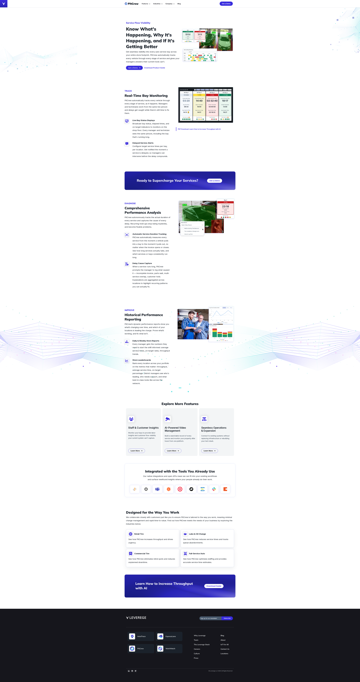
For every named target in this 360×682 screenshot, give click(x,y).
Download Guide (214, 586)
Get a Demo (226, 4)
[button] (146, 3)
